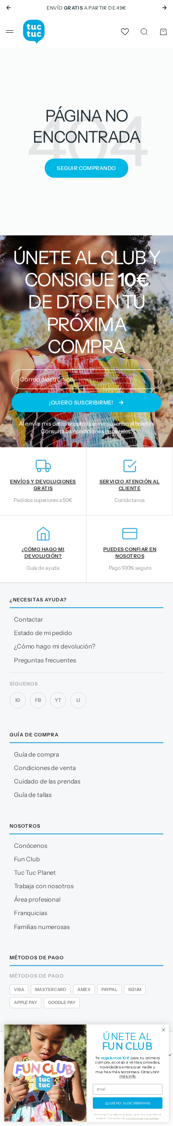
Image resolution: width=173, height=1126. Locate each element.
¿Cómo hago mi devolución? (54, 646)
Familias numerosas (42, 926)
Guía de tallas (32, 794)
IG (18, 700)
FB (38, 700)
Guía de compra (36, 754)
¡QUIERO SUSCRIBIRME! (127, 1103)
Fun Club (27, 859)
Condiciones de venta (44, 767)
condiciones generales (102, 431)
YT (58, 700)
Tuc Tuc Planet (35, 872)
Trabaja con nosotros (43, 886)
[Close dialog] (163, 1029)
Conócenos (30, 845)
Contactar (28, 619)
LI (78, 700)
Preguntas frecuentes (44, 660)
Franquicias (30, 913)
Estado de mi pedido (43, 632)
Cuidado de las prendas (47, 781)
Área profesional (37, 899)
